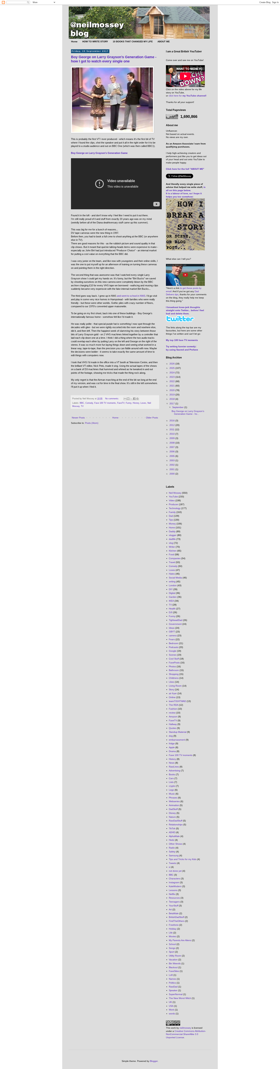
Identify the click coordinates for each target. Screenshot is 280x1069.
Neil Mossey (175, 493)
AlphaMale (174, 836)
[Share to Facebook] (134, 398)
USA (171, 1006)
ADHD (172, 832)
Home (74, 41)
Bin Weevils (175, 963)
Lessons (173, 890)
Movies (172, 936)
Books (172, 774)
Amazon (173, 716)
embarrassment (177, 739)
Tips (171, 519)
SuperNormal (175, 994)
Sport (171, 951)
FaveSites (174, 971)
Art (170, 909)
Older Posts (152, 417)
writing (172, 581)
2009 (172, 438)
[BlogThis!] (128, 398)
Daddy (172, 531)
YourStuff (173, 905)
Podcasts (173, 647)
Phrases (173, 797)
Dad (171, 516)
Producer (173, 504)
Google (172, 651)
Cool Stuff (174, 658)
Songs (172, 948)
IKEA (171, 601)
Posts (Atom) (91, 423)
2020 (172, 390)
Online (172, 697)
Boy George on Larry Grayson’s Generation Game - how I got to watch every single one (113, 59)
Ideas (172, 628)
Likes (171, 682)
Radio (172, 847)
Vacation (173, 959)
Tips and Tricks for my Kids (182, 859)
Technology (175, 508)
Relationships (176, 824)
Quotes (172, 728)
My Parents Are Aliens (180, 940)
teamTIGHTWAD (177, 701)
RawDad (173, 986)
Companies (175, 558)
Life (171, 932)
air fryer (173, 693)
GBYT (172, 631)
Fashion (173, 708)
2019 (172, 394)
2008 (172, 442)
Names (172, 979)
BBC (82, 403)
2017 (172, 403)
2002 (172, 464)
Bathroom (174, 670)
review (172, 712)
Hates (172, 573)
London (173, 585)
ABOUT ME (164, 41)
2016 (172, 420)
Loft (171, 975)
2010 (172, 434)
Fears (172, 639)
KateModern (175, 886)
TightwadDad (175, 620)
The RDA (173, 705)
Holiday (172, 928)
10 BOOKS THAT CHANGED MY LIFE (133, 41)
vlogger (172, 535)
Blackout (173, 967)
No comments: (112, 399)
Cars (171, 778)
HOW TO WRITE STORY (95, 41)
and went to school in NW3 (131, 295)
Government (175, 624)
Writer (172, 547)
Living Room (175, 685)
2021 (172, 385)
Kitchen (172, 550)
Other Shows (175, 844)
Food (171, 554)
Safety (172, 851)
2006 (172, 451)
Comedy (89, 403)
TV (82, 406)
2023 (172, 377)
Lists (171, 782)
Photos (172, 666)
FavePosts (174, 662)
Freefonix (174, 925)
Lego (171, 790)
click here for (187, 95)
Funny (128, 403)
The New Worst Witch (180, 998)
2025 (172, 368)
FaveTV (120, 403)
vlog (171, 543)
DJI (170, 612)
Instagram (174, 882)
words (172, 1013)
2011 (172, 429)
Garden (173, 597)
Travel (172, 562)
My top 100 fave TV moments (182, 340)
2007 (172, 447)
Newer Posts (78, 417)
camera (173, 635)
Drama (172, 751)
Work (171, 1009)
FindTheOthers (176, 921)
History (136, 403)
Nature (172, 817)
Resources (174, 898)
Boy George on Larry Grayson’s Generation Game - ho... (188, 412)
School (172, 944)
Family (172, 512)
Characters (174, 878)
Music (172, 793)
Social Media (175, 577)
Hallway (173, 724)
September (178, 407)
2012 (172, 425)
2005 (172, 456)
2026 (172, 363)
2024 (172, 372)
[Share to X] (131, 398)
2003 (172, 460)
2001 (172, 469)
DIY (171, 589)
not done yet (175, 871)
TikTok (172, 828)
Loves (143, 403)
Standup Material (177, 732)
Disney (172, 813)
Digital (172, 593)
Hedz (171, 840)
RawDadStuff (175, 820)
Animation (174, 805)
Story (171, 689)
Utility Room (175, 955)
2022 (172, 381)
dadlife (172, 539)
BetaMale (174, 913)
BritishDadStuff (176, 917)
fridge (172, 743)
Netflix (172, 894)
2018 (172, 399)
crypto (172, 786)
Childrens (174, 678)
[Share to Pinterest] (137, 398)
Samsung (174, 855)
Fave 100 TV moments (105, 403)
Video (172, 500)
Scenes (172, 654)
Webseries (174, 801)
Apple (172, 747)
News (172, 762)
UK (170, 1002)
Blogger (154, 1061)
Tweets (172, 863)
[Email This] (125, 398)
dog (171, 736)
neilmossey (185, 1028)
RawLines (174, 766)
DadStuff (173, 809)
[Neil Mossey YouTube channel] (185, 285)
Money (172, 523)
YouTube (173, 496)
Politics (172, 982)
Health (172, 608)
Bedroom (173, 643)
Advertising (174, 770)
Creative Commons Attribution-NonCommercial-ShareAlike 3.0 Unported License (186, 1034)
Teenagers (174, 901)
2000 (172, 473)
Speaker (173, 990)
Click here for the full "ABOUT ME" (185, 169)
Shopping (174, 674)
